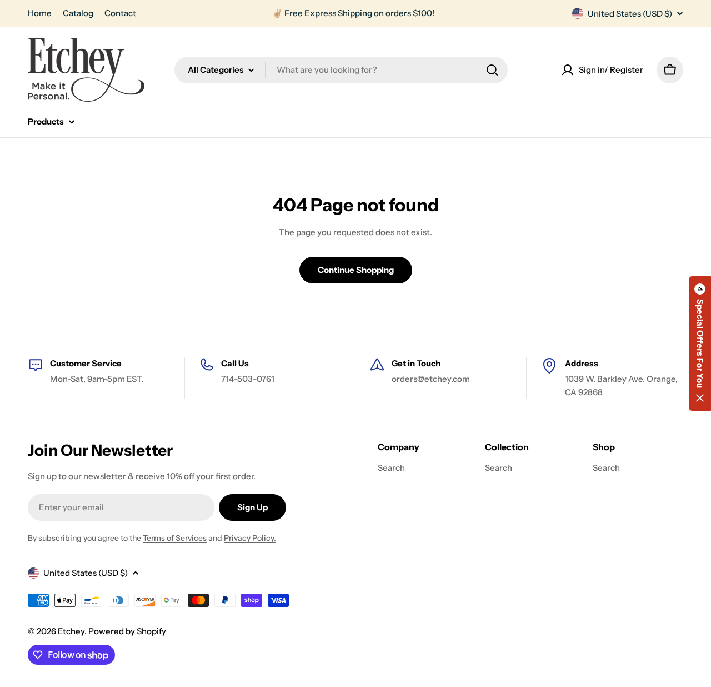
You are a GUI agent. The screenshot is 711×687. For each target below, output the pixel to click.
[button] (700, 343)
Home (40, 13)
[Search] (492, 70)
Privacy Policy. (250, 538)
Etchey (71, 631)
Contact (120, 13)
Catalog (78, 13)
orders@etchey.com (431, 379)
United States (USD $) (630, 13)
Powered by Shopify (127, 631)
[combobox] (341, 70)
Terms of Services (175, 538)
